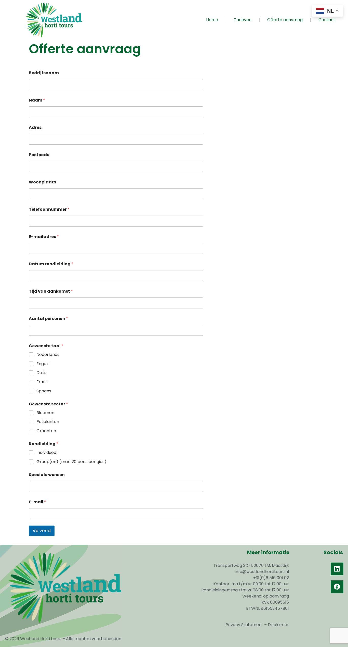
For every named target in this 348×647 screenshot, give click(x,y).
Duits (41, 373)
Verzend (42, 531)
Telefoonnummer (49, 209)
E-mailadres (44, 236)
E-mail (37, 502)
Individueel (46, 452)
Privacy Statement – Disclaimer (257, 625)
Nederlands (47, 354)
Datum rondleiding (51, 264)
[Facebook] (337, 586)
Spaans (43, 391)
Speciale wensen (47, 474)
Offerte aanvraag (285, 20)
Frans (42, 382)
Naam (37, 100)
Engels (42, 364)
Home (212, 20)
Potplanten (47, 422)
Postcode (39, 154)
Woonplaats (42, 182)
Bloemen (45, 413)
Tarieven (242, 20)
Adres (35, 127)
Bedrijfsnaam (44, 72)
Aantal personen (48, 318)
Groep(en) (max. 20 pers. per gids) (71, 462)
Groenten (46, 431)
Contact (326, 20)
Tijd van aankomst (51, 291)
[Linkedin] (337, 569)
